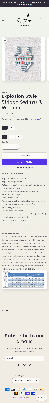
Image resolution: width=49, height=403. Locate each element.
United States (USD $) (23, 380)
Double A (20, 397)
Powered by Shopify (31, 397)
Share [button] (7, 310)
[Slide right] (29, 88)
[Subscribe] (41, 358)
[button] (3, 19)
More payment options (24, 168)
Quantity (5, 142)
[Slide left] (19, 88)
